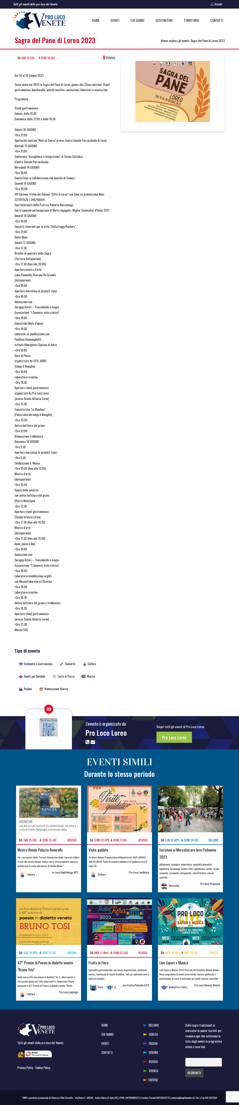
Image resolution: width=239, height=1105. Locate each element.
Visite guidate (98, 850)
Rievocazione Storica (56, 689)
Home (164, 40)
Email (188, 1055)
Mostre (91, 676)
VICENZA (153, 1071)
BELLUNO (154, 1025)
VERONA (153, 1052)
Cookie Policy (42, 1067)
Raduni (28, 689)
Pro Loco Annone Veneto (207, 985)
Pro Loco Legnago (68, 992)
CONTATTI (107, 1052)
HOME (104, 1025)
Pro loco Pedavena (210, 884)
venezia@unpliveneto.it (182, 1098)
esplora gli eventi (179, 40)
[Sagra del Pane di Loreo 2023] (172, 93)
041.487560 (211, 1098)
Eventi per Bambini (34, 676)
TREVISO (153, 1080)
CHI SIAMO (107, 1034)
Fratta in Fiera (98, 962)
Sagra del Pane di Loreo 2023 (208, 40)
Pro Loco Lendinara (139, 872)
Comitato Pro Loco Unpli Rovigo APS (59, 872)
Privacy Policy (25, 1067)
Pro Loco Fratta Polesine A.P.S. (133, 985)
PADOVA (153, 1043)
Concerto (70, 664)
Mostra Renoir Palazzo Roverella (40, 850)
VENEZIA (153, 1034)
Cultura (92, 664)
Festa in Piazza (66, 676)
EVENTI (105, 1043)
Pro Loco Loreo (106, 732)
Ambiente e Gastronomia (38, 664)
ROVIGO (153, 1061)
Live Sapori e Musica (173, 962)
